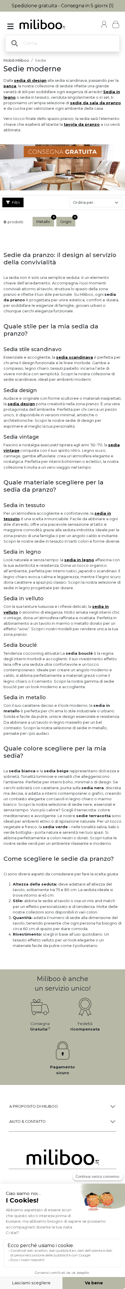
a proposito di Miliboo (33, 1106)
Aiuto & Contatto (27, 1121)
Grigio (66, 221)
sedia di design (30, 80)
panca (9, 86)
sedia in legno (79, 560)
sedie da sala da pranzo (95, 103)
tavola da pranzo (82, 124)
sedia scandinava (74, 357)
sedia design (21, 404)
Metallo (43, 221)
